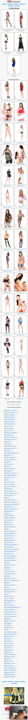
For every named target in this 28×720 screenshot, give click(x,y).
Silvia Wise (9, 515)
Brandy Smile (8, 121)
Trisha (8, 569)
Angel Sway (10, 601)
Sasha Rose (10, 610)
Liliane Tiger (7, 249)
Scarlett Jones (11, 614)
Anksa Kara (10, 571)
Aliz (7, 594)
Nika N (21, 356)
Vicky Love (10, 482)
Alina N (7, 313)
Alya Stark (9, 520)
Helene (8, 444)
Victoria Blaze (10, 616)
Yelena (8, 625)
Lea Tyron (9, 598)
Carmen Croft (21, 292)
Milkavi (8, 618)
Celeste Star (10, 668)
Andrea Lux (21, 100)
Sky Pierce (9, 491)
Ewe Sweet (10, 605)
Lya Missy (21, 377)
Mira (7, 583)
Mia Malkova (10, 457)
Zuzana (8, 603)
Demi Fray (9, 596)
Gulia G (8, 522)
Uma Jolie (9, 464)
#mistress (18, 404)
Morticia (9, 489)
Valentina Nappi (11, 545)
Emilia (8, 356)
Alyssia (7, 164)
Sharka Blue (10, 674)
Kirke (8, 498)
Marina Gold (10, 578)
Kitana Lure (10, 663)
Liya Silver (9, 495)
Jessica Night (10, 556)
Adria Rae (9, 538)
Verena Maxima (11, 502)
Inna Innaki (9, 484)
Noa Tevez (9, 542)
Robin (8, 659)
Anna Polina (10, 424)
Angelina (9, 471)
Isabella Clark (10, 558)
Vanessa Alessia (11, 549)
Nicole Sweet (10, 585)
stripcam (17, 6)
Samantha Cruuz (7, 271)
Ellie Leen (9, 627)
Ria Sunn (9, 648)
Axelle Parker (21, 398)
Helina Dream (10, 560)
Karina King (10, 621)
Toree (8, 451)
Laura (8, 462)
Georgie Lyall (10, 612)
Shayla (8, 623)
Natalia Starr (10, 540)
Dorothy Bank (8, 143)
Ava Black (9, 650)
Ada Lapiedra (10, 460)
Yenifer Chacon (11, 410)
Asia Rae (9, 645)
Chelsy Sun (21, 313)
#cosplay (9, 404)
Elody (21, 207)
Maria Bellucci (11, 654)
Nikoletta (9, 435)
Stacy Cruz (10, 477)
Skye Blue (9, 428)
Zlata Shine (10, 417)
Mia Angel (21, 185)
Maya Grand (7, 334)
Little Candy (21, 143)
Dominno (21, 121)
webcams (22, 4)
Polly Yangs (10, 415)
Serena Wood (10, 634)
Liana (8, 567)
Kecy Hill (9, 661)
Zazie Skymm (10, 412)
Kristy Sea (9, 665)
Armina (8, 641)
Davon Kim (9, 672)
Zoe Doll (9, 426)
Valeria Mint (10, 592)
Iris (7, 630)
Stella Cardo (10, 448)
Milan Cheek (10, 518)
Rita (7, 480)
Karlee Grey (10, 536)
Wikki (8, 576)
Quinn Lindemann (12, 580)
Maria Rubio (10, 531)
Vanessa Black (21, 164)
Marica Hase (10, 527)
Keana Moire (10, 677)
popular (4, 4)
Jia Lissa (9, 430)
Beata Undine (10, 446)
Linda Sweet (10, 551)
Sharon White (8, 207)
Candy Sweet (10, 473)
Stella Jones (10, 468)
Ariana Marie (10, 574)
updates (10, 4)
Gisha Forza (10, 565)
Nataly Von (10, 507)
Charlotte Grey (11, 632)
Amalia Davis (10, 419)
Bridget (21, 228)
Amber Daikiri (10, 500)
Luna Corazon (11, 486)
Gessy (8, 513)
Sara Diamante (11, 670)
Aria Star (9, 524)
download (11, 6)
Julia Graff (9, 511)
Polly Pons (21, 249)
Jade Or (8, 455)
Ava (7, 587)
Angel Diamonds (11, 453)
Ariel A (8, 466)
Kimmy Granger (11, 433)
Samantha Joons (12, 504)
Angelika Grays (11, 475)
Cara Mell (9, 547)
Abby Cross (10, 657)
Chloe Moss (7, 377)
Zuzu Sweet (10, 421)
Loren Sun (9, 643)
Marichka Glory (11, 509)
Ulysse (8, 639)
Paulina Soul (7, 185)
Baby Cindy (10, 636)
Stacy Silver (7, 292)
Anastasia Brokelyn (12, 607)
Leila (7, 562)
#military (13, 404)
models (16, 4)
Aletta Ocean (8, 228)
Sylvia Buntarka (11, 493)
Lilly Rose (8, 398)
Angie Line (8, 100)
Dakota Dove (10, 439)
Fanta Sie (9, 554)
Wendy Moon (10, 589)
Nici (7, 529)
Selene (8, 652)
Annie (8, 442)
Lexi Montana (10, 533)
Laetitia (21, 271)
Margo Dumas (21, 334)
